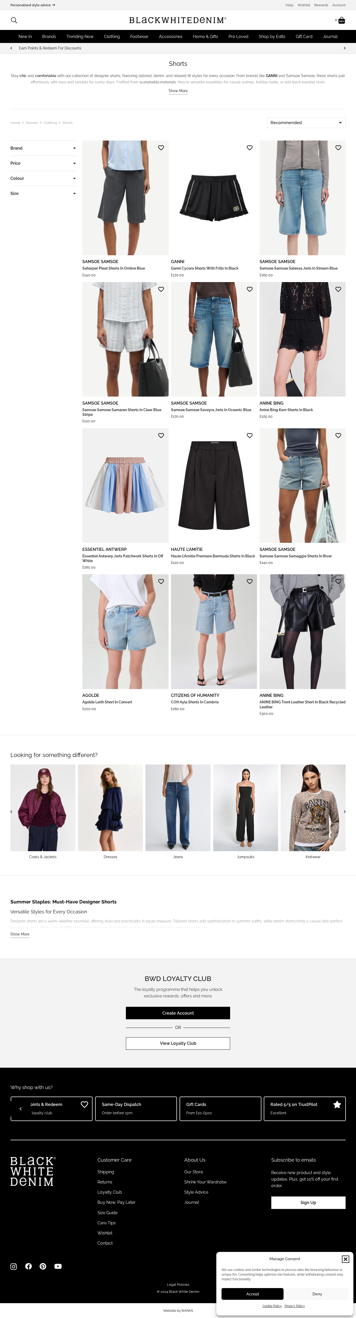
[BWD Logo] (178, 20)
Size (14, 193)
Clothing (50, 123)
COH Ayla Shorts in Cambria (195, 702)
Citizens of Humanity (195, 695)
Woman (32, 123)
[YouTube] (58, 1266)
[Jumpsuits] (245, 812)
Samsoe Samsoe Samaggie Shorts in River (296, 556)
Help (289, 5)
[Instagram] (13, 1266)
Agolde (90, 695)
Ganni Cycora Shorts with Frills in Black (204, 268)
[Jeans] (177, 812)
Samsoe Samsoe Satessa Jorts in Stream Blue (298, 268)
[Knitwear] (313, 812)
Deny (317, 1294)
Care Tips (106, 1222)
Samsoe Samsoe (100, 261)
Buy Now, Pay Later (116, 1202)
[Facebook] (28, 1266)
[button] (345, 1259)
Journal (191, 1202)
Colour (17, 178)
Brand (16, 148)
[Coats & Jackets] (42, 812)
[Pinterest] (43, 1266)
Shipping (105, 1171)
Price (15, 163)
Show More (178, 91)
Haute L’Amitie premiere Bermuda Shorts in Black (213, 556)
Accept (252, 1294)
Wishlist (304, 5)
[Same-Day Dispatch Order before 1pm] (178, 48)
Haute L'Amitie (187, 549)
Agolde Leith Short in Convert (107, 702)
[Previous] (11, 48)
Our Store (193, 1171)
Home (15, 123)
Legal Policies (178, 1285)
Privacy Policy (295, 1306)
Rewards (321, 5)
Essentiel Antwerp (104, 549)
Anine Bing (272, 403)
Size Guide (107, 1212)
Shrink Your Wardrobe (205, 1182)
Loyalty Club (109, 1192)
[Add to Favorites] (161, 147)
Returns (104, 1182)
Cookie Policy (272, 1306)
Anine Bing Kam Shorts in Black (286, 410)
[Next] (344, 48)
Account (339, 5)
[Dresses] (110, 812)
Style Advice (196, 1192)
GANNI (177, 261)
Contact (105, 1243)
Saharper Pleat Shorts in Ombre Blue (113, 268)
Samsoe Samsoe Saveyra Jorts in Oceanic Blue (211, 410)
